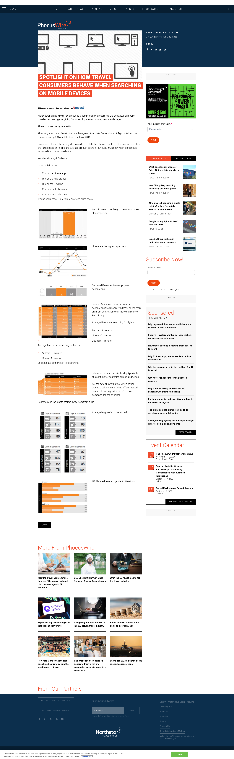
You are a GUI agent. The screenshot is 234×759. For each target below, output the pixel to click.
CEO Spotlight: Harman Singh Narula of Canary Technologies (90, 579)
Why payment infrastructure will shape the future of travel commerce (169, 326)
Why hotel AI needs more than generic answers (167, 379)
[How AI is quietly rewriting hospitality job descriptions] (189, 190)
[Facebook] (39, 719)
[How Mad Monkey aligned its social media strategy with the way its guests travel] (54, 646)
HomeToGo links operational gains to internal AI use (124, 624)
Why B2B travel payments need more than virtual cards (169, 358)
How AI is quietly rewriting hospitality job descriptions (162, 187)
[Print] (165, 50)
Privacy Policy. (176, 290)
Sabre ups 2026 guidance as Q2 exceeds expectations (126, 662)
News (149, 32)
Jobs (113, 9)
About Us (176, 9)
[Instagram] (51, 719)
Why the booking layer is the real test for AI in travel (170, 369)
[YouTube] (62, 719)
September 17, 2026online (164, 480)
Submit (131, 710)
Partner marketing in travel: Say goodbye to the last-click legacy (170, 401)
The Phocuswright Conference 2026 (174, 454)
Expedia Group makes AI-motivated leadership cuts (162, 241)
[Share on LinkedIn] (156, 50)
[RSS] (56, 719)
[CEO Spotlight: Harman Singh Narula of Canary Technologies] (90, 563)
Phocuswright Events (57, 710)
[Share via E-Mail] (160, 50)
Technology (161, 32)
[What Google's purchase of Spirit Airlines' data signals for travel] (189, 172)
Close (179, 754)
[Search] (230, 9)
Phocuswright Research (57, 701)
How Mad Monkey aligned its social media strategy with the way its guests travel (53, 664)
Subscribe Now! (103, 701)
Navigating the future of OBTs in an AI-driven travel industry (89, 624)
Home (55, 9)
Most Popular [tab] (159, 159)
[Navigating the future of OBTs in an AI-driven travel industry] (90, 608)
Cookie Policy (87, 756)
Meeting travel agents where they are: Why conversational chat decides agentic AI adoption (53, 583)
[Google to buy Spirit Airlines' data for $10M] (189, 226)
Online (174, 32)
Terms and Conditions (160, 290)
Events (129, 9)
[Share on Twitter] (151, 50)
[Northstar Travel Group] (109, 732)
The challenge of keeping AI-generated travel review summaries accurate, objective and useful (90, 665)
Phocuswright (152, 9)
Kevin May (155, 37)
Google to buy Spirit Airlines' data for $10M (163, 223)
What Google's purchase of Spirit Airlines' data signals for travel (164, 170)
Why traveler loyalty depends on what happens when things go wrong (167, 390)
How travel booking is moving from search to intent (170, 347)
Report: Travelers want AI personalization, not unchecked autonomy (169, 337)
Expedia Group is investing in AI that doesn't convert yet (54, 624)
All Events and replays (180, 502)
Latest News (75, 9)
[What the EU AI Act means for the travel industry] (126, 563)
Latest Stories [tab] (183, 159)
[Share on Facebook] (147, 50)
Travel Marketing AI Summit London (174, 488)
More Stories (186, 432)
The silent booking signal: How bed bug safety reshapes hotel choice (168, 411)
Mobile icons (103, 481)
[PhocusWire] (54, 25)
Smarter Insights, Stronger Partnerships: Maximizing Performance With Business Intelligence (170, 471)
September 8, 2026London (164, 492)
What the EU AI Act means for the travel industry (125, 579)
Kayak (61, 115)
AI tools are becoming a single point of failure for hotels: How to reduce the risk (164, 206)
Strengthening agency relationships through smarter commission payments (171, 422)
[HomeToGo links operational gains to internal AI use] (126, 608)
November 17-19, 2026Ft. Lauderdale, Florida (165, 458)
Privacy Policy (124, 716)
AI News (97, 9)
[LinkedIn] (45, 719)
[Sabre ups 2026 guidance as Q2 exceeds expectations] (126, 646)
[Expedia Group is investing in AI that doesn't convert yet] (54, 608)
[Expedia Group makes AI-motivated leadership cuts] (189, 244)
